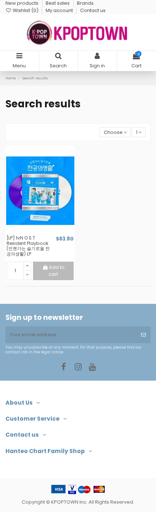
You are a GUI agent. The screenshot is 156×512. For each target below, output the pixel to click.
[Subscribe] (143, 334)
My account (60, 10)
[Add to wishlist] (35, 232)
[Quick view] (45, 232)
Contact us (93, 10)
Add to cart (57, 271)
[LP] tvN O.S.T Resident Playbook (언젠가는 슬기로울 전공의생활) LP (28, 246)
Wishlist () (26, 10)
